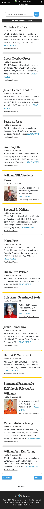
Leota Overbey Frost (17, 58)
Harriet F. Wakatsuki (17, 355)
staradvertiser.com (21, 500)
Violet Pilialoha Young (18, 423)
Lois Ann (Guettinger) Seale (22, 297)
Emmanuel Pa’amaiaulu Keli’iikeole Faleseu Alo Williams (19, 388)
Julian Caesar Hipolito (18, 90)
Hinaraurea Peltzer (16, 272)
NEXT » (38, 477)
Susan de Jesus (13, 121)
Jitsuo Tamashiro (15, 327)
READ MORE (10, 45)
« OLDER (7, 477)
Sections (7, 2)
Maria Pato (11, 241)
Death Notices (13, 49)
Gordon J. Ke (12, 147)
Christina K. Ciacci (16, 27)
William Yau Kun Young (19, 451)
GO (36, 14)
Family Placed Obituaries (31, 200)
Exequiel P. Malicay (16, 209)
